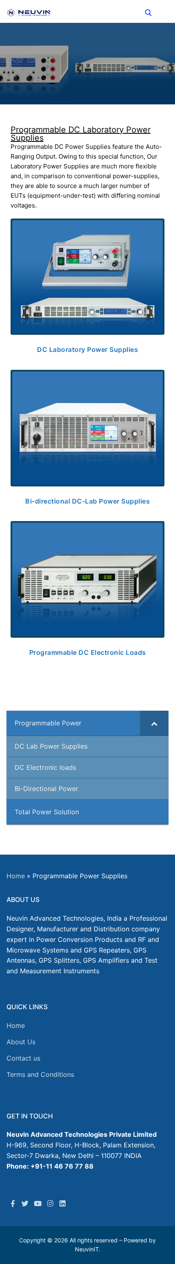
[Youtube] (37, 1203)
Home (16, 876)
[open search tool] (148, 13)
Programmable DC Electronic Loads (87, 652)
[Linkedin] (62, 1203)
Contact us (23, 1058)
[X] (25, 1203)
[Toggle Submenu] (154, 723)
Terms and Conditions (40, 1074)
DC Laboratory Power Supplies (87, 349)
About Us (21, 1042)
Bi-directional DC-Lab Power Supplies (87, 501)
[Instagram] (50, 1203)
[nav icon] (164, 12)
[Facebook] (13, 1203)
